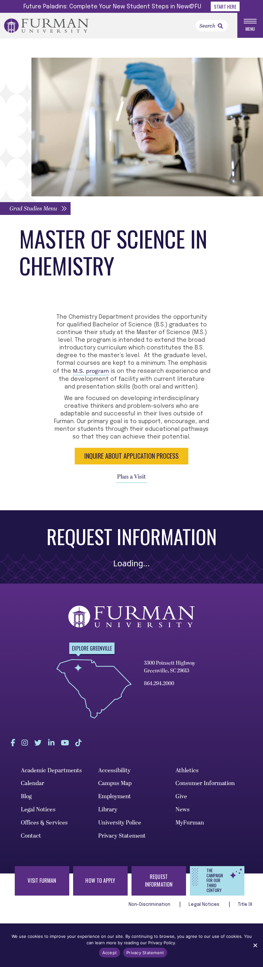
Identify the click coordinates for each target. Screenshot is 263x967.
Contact (31, 836)
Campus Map (115, 783)
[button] (35, 208)
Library (108, 809)
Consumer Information (205, 783)
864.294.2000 (159, 683)
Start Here (225, 6)
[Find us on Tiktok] (78, 743)
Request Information (159, 880)
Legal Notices (38, 809)
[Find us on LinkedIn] (51, 743)
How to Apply (100, 880)
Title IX (245, 904)
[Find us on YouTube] (65, 743)
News (182, 809)
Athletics (187, 770)
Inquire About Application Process (131, 456)
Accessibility (114, 770)
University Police (119, 822)
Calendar (33, 783)
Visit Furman (42, 880)
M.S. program (91, 370)
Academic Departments (51, 770)
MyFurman (189, 822)
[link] (220, 25)
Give (181, 796)
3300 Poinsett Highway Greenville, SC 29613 (169, 667)
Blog (26, 796)
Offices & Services (44, 822)
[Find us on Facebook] (13, 743)
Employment (114, 796)
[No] (255, 945)
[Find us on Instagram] (24, 743)
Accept (109, 952)
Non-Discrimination (150, 904)
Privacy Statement (122, 836)
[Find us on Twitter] (38, 743)
